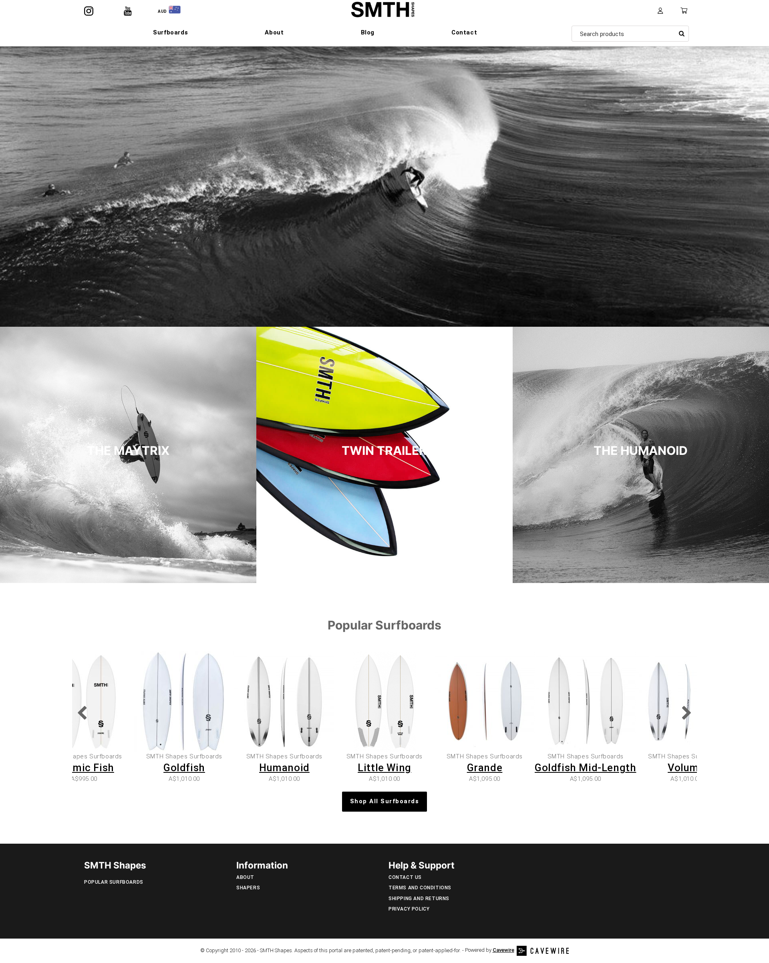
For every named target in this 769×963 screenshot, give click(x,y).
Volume (686, 768)
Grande (485, 768)
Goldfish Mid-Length (585, 768)
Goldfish (184, 768)
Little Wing (384, 768)
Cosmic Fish (84, 768)
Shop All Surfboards (384, 801)
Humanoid (284, 768)
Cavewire (503, 950)
